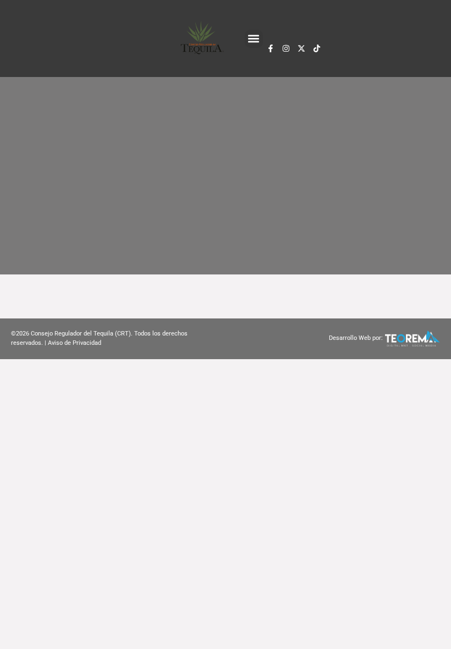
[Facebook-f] (270, 48)
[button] (254, 39)
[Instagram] (286, 48)
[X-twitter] (301, 48)
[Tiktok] (316, 48)
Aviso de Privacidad (74, 342)
